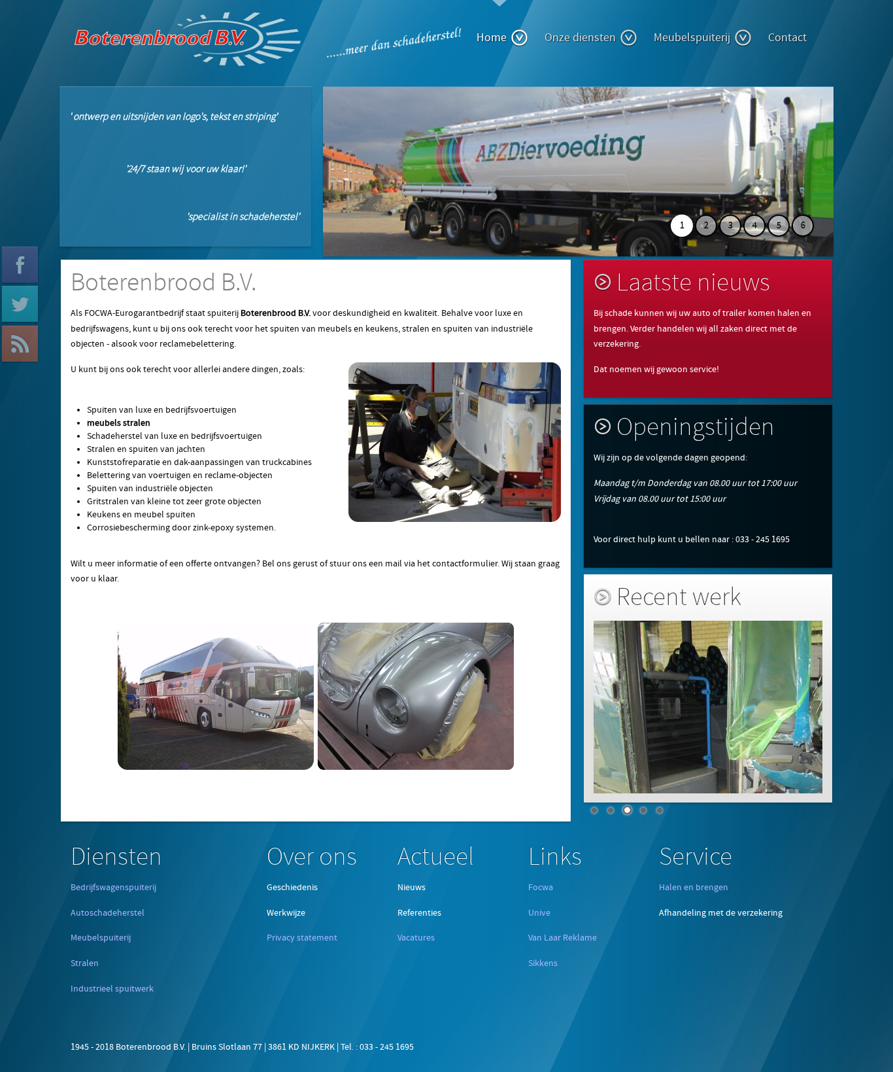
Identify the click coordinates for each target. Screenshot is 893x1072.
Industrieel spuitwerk (112, 989)
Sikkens (543, 963)
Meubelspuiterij (692, 37)
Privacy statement (302, 938)
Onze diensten (580, 37)
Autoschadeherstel (107, 913)
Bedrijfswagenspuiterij (113, 887)
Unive (539, 913)
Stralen (85, 963)
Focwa (540, 887)
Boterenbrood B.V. (164, 283)
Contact (787, 37)
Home (492, 37)
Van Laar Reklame (562, 938)
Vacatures (416, 938)
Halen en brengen (693, 887)
